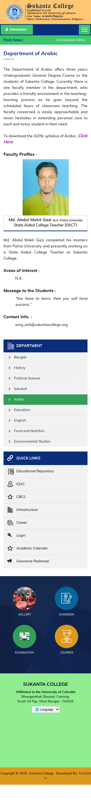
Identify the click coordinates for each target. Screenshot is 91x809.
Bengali (20, 357)
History (19, 368)
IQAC (20, 484)
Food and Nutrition (29, 431)
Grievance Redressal (32, 561)
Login (20, 535)
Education (22, 410)
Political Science (27, 378)
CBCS (20, 497)
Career (21, 522)
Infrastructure (27, 510)
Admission (18, 29)
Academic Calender (32, 548)
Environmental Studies (32, 441)
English (20, 420)
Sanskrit (20, 389)
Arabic (19, 399)
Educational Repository (35, 471)
